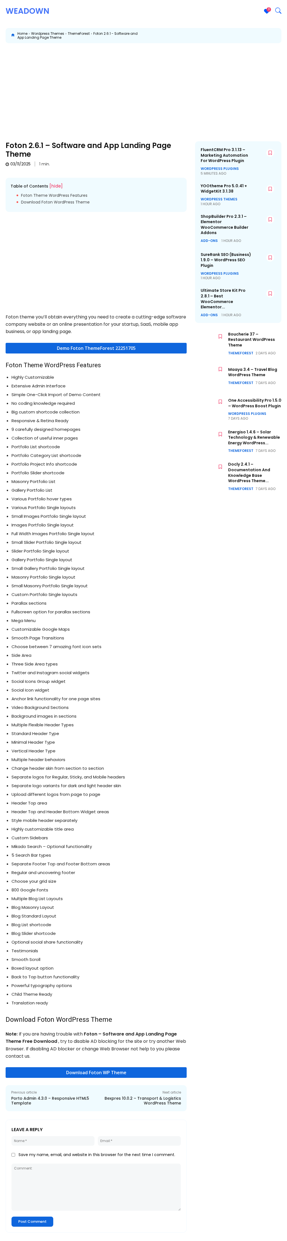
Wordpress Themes (47, 33)
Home (22, 33)
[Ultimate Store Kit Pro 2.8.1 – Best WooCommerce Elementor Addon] (264, 297)
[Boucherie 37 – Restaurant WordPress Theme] (210, 343)
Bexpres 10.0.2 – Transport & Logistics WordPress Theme (143, 1101)
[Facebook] (189, 35)
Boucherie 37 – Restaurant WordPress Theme (251, 339)
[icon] (13, 35)
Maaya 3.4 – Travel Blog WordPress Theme (252, 372)
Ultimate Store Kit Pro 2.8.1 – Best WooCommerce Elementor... (223, 299)
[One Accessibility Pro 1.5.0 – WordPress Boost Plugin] (210, 409)
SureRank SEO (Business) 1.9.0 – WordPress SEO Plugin (226, 260)
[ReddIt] (240, 35)
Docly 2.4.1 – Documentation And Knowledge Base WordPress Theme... (249, 472)
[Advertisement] (143, 88)
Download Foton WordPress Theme (55, 202)
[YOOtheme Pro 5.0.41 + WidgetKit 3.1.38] (264, 192)
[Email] (253, 35)
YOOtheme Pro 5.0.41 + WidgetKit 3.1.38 (224, 188)
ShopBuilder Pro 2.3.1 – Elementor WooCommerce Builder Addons (224, 225)
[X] (201, 35)
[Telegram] (279, 35)
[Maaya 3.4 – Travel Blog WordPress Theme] (210, 376)
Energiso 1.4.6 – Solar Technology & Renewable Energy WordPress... (254, 437)
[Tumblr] (266, 35)
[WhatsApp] (227, 35)
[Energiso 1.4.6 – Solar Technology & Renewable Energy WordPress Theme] (210, 441)
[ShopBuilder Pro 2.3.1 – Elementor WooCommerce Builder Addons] (264, 223)
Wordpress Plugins (220, 169)
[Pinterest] (214, 35)
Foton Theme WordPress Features (54, 195)
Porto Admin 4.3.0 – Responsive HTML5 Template (50, 1101)
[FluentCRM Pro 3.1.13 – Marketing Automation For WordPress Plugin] (264, 156)
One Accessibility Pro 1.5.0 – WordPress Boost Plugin (254, 403)
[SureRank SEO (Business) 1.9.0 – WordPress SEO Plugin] (264, 261)
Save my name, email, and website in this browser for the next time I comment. (96, 1154)
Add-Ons (209, 241)
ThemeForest (79, 33)
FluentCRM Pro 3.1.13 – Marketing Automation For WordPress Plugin (224, 155)
